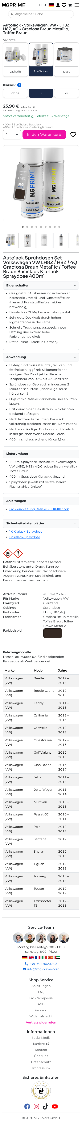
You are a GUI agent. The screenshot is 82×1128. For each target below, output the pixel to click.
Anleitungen (41, 986)
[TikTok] (46, 1106)
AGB (41, 1004)
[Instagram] (36, 1106)
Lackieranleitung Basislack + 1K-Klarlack (39, 509)
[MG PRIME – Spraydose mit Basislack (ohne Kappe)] (61, 240)
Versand (41, 1010)
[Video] (59, 227)
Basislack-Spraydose (24, 537)
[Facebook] (27, 1106)
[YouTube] (55, 1106)
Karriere (39, 1044)
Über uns (41, 1056)
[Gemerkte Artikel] (63, 5)
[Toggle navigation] (76, 5)
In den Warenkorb (44, 134)
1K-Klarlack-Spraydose (25, 531)
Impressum (41, 1068)
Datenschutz (41, 1062)
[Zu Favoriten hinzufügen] (73, 134)
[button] (41, 183)
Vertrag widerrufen (41, 1022)
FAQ (41, 992)
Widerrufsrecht (41, 1016)
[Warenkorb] (70, 5)
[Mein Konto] (57, 5)
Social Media (41, 1037)
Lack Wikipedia (41, 998)
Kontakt (41, 1050)
